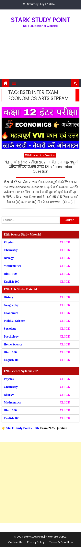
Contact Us (15, 542)
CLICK (65, 265)
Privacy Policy (35, 542)
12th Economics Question (40, 155)
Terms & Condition (61, 542)
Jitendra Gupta (56, 537)
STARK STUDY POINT (40, 19)
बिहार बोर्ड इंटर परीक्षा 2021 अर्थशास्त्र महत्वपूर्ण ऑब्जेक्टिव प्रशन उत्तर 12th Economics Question (40, 167)
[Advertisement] (40, 55)
